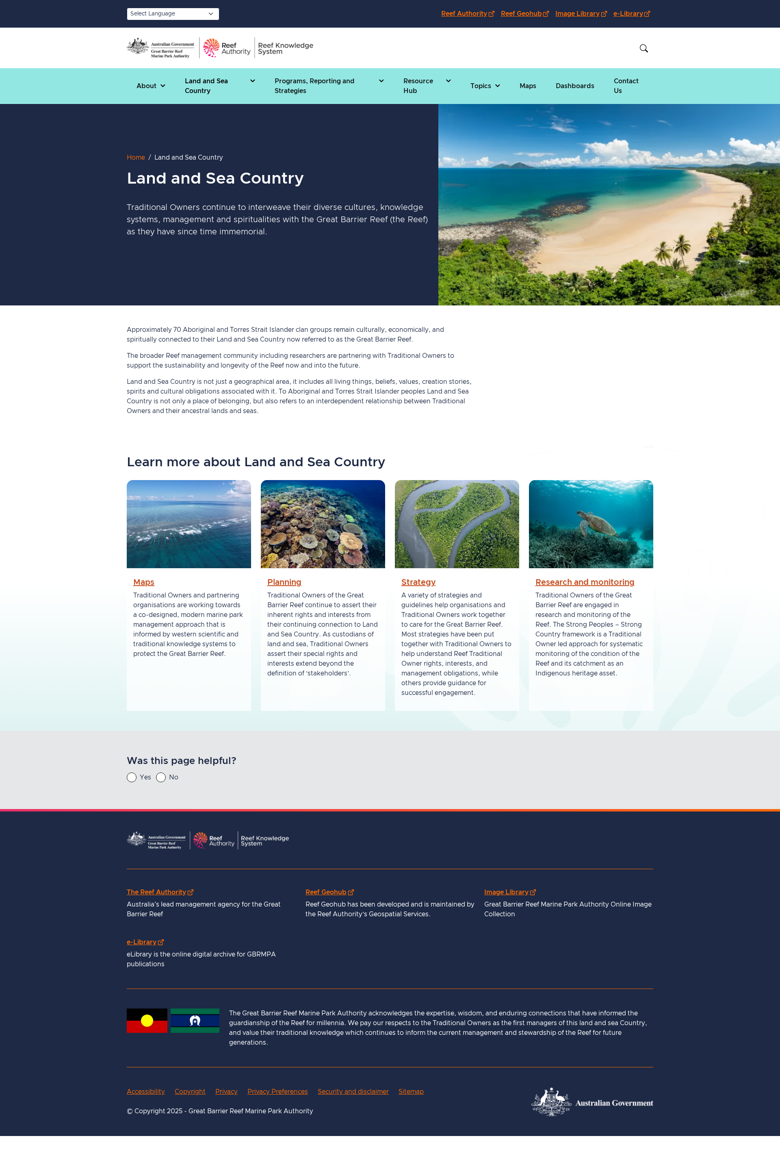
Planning (284, 583)
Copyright (190, 1091)
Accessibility (146, 1091)
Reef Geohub (526, 13)
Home (136, 157)
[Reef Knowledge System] (220, 47)
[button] (151, 86)
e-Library (633, 13)
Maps (143, 583)
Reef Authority (469, 13)
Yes (145, 777)
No (173, 777)
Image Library (582, 13)
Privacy (226, 1091)
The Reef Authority (160, 892)
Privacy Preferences (277, 1091)
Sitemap (411, 1091)
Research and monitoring (585, 583)
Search (644, 48)
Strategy (418, 583)
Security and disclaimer (353, 1091)
